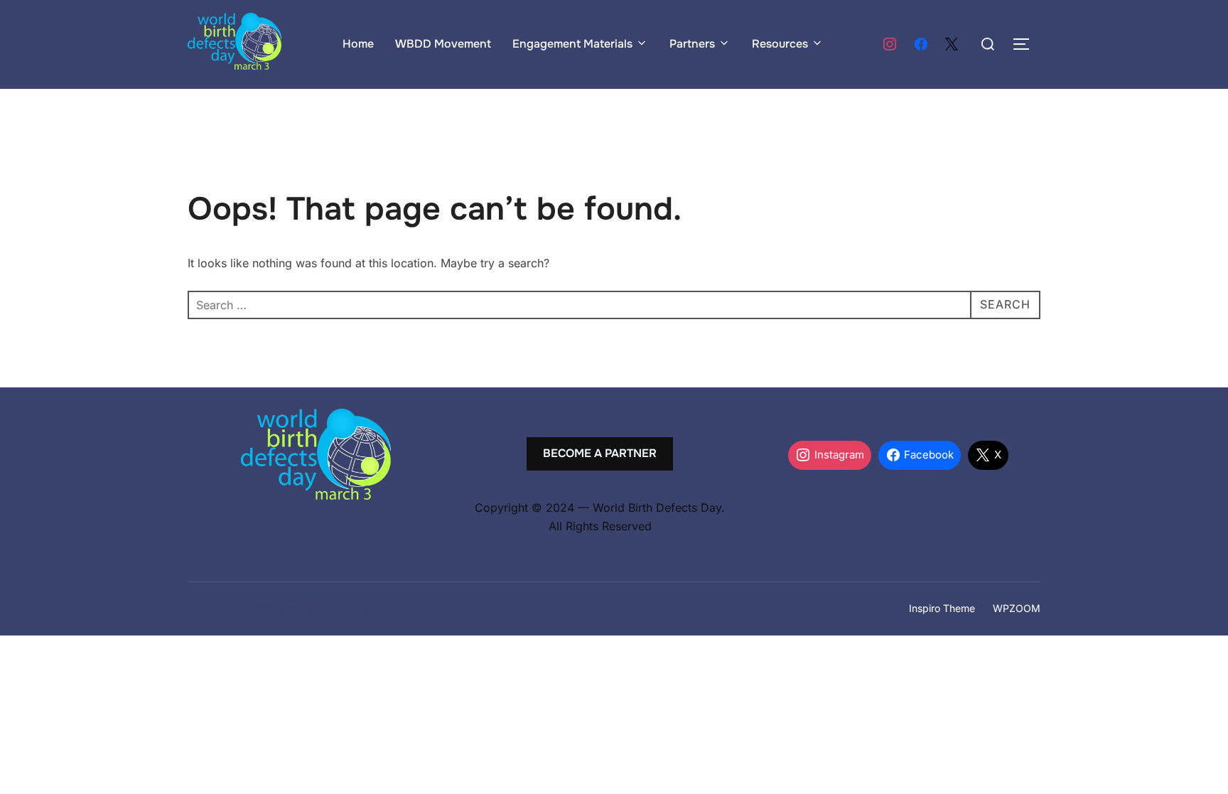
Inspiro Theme (942, 608)
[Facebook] (921, 44)
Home (358, 43)
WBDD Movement (443, 43)
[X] (951, 44)
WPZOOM (1016, 608)
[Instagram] (889, 44)
